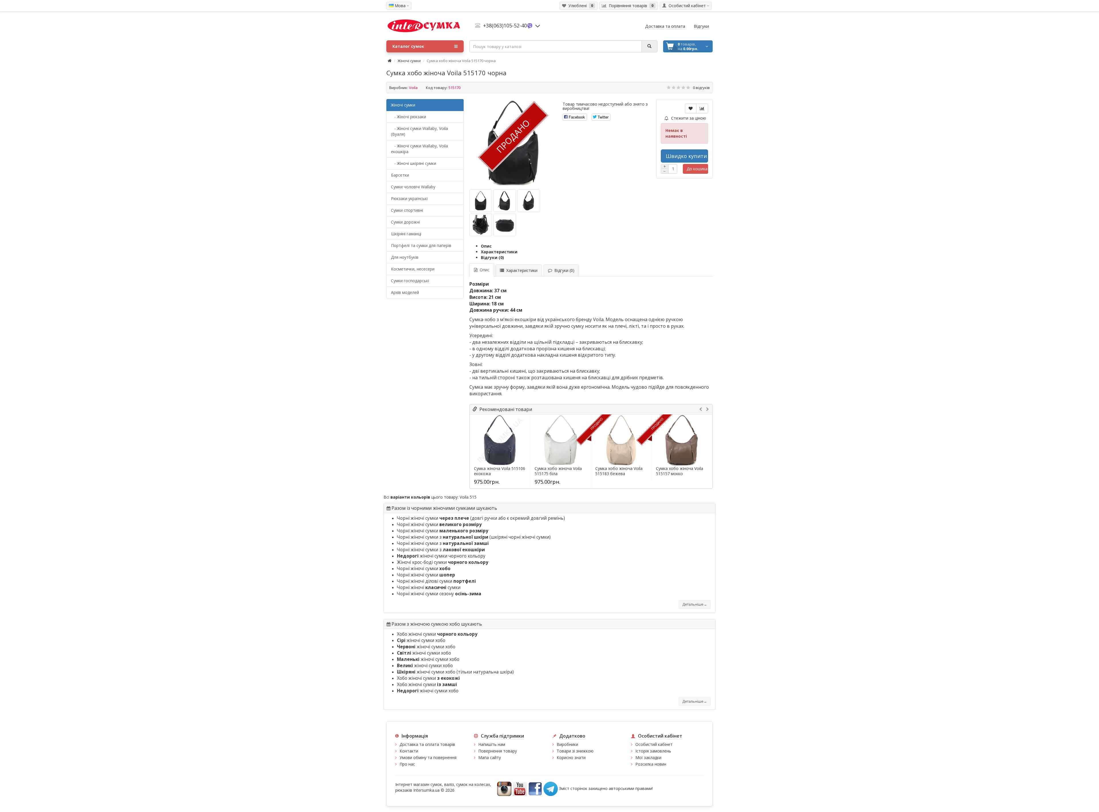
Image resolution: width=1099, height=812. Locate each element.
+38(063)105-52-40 (505, 25)
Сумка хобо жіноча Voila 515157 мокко (679, 471)
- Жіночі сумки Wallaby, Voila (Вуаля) (419, 131)
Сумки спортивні (407, 210)
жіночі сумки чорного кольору (441, 556)
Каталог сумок (408, 46)
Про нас (407, 764)
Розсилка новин (650, 764)
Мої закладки (648, 757)
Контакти (409, 751)
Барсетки (400, 175)
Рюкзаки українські (409, 198)
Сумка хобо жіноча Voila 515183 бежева (619, 471)
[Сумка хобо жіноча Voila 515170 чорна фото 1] (504, 200)
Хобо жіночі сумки (437, 634)
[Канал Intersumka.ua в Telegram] (550, 788)
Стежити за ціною (688, 118)
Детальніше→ (694, 604)
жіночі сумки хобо (421, 640)
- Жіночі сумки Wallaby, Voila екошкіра (419, 148)
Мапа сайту (489, 757)
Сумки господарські (410, 280)
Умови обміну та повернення (428, 757)
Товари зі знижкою (575, 751)
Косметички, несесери (412, 269)
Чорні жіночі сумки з (442, 537)
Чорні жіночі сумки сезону (439, 594)
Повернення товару (497, 751)
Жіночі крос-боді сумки (442, 562)
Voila (413, 87)
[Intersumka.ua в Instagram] (504, 788)
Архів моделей (405, 292)
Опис (486, 246)
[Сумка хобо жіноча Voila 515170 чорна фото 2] (528, 200)
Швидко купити (686, 156)
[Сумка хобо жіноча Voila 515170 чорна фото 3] (480, 225)
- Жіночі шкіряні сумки (413, 163)
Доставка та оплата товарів (427, 744)
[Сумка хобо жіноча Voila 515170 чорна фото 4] (504, 225)
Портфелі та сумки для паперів (421, 245)
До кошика (697, 168)
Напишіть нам (491, 744)
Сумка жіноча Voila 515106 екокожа (499, 471)
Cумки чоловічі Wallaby (413, 186)
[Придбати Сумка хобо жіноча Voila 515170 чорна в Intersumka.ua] (480, 200)
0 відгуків (701, 87)
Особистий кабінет (654, 744)
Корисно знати (571, 757)
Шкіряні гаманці (406, 233)
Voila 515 (468, 497)
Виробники (567, 744)
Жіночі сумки (409, 60)
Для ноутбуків (404, 257)
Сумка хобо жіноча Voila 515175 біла (558, 471)
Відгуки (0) (492, 257)
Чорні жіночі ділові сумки (436, 581)
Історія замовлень (653, 751)
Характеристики (499, 251)
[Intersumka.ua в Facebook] (535, 788)
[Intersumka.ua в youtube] (520, 788)
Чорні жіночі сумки (433, 518)
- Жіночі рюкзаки (408, 116)
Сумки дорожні (405, 222)
